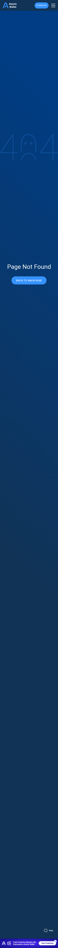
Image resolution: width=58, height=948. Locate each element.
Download (42, 5)
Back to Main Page (29, 280)
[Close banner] (55, 941)
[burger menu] (53, 5)
